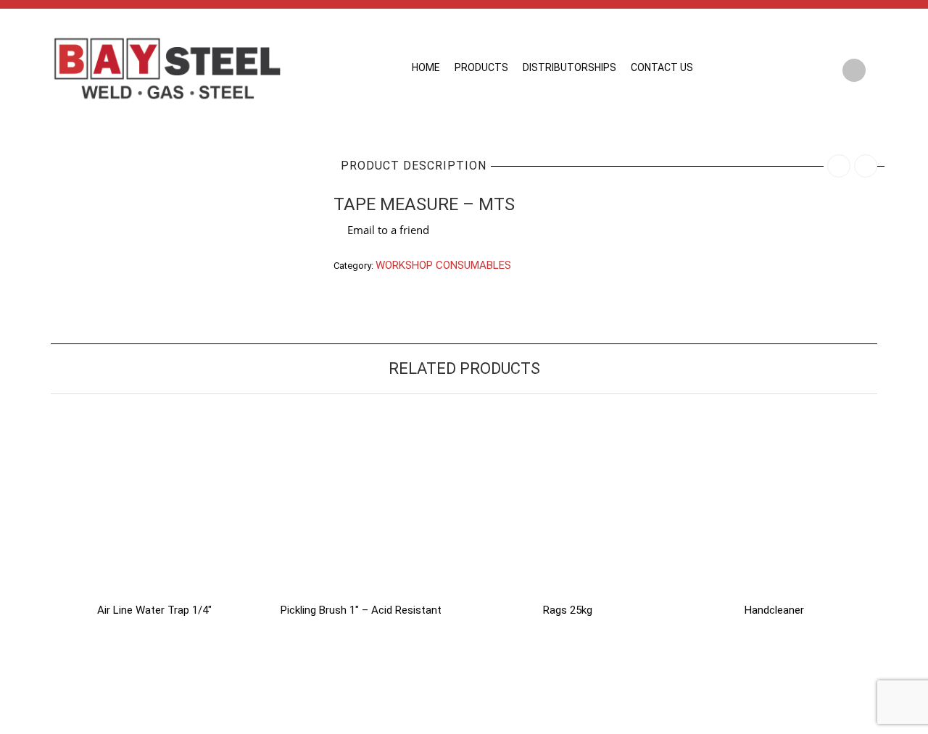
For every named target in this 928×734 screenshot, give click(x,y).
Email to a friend (388, 229)
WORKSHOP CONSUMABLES (443, 265)
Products (481, 67)
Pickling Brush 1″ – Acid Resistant (361, 610)
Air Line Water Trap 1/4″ (154, 610)
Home (426, 67)
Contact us (662, 67)
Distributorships (569, 67)
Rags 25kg (567, 610)
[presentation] (30, 501)
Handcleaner (774, 610)
